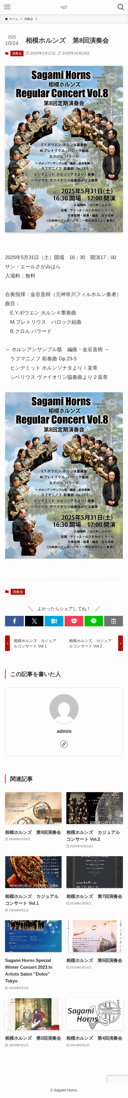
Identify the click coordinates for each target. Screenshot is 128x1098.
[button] (14, 621)
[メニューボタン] (7, 7)
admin (64, 731)
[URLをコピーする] (113, 621)
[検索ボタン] (121, 7)
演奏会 (17, 53)
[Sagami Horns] (64, 7)
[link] (64, 744)
